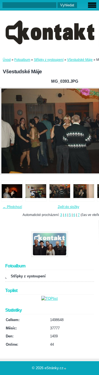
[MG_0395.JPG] (83, 191)
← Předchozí (12, 207)
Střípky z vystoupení (49, 60)
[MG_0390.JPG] (36, 191)
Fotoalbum (22, 60)
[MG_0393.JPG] (60, 191)
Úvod (7, 60)
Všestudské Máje (80, 60)
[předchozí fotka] (9, 131)
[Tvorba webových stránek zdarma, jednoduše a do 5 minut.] (65, 368)
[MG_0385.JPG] (12, 191)
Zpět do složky (68, 207)
